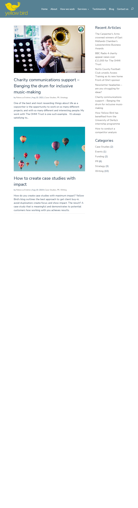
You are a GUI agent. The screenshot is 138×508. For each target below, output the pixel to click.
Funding (99, 156)
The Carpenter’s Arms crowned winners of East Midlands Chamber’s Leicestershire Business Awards (108, 41)
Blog (111, 9)
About (54, 9)
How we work (67, 9)
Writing (63, 190)
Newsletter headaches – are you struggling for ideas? (108, 88)
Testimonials (99, 9)
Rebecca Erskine (23, 97)
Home (44, 9)
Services (82, 9)
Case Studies (50, 97)
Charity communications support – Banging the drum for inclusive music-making (46, 86)
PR (58, 97)
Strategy (64, 97)
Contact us (122, 9)
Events (99, 151)
